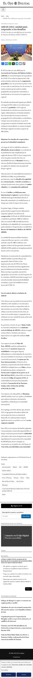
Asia (7, 16)
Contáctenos (16, 657)
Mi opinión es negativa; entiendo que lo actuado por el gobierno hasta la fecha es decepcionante (15, 569)
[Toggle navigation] (3, 9)
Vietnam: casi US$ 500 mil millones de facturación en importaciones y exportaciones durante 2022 (16, 628)
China (27, 478)
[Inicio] (16, 3)
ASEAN (25, 467)
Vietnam (16, 478)
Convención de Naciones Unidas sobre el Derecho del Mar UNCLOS (16, 490)
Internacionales (6, 467)
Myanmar (5, 485)
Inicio (2, 16)
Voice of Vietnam (7, 478)
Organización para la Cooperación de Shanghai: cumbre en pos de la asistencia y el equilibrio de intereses (16, 619)
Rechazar (8, 674)
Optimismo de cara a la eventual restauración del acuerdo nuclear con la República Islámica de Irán (16, 610)
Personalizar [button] (4, 670)
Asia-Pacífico (20, 481)
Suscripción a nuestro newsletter (13, 512)
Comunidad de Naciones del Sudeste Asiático (14, 474)
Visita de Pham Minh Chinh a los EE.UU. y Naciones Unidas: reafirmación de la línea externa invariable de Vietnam (15, 637)
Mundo (15, 467)
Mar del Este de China (8, 481)
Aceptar (24, 674)
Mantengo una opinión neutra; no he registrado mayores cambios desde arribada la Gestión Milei (17, 582)
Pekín (3, 494)
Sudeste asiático (6, 470)
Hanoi (22, 478)
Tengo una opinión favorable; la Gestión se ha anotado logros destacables (17, 575)
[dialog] (16, 669)
